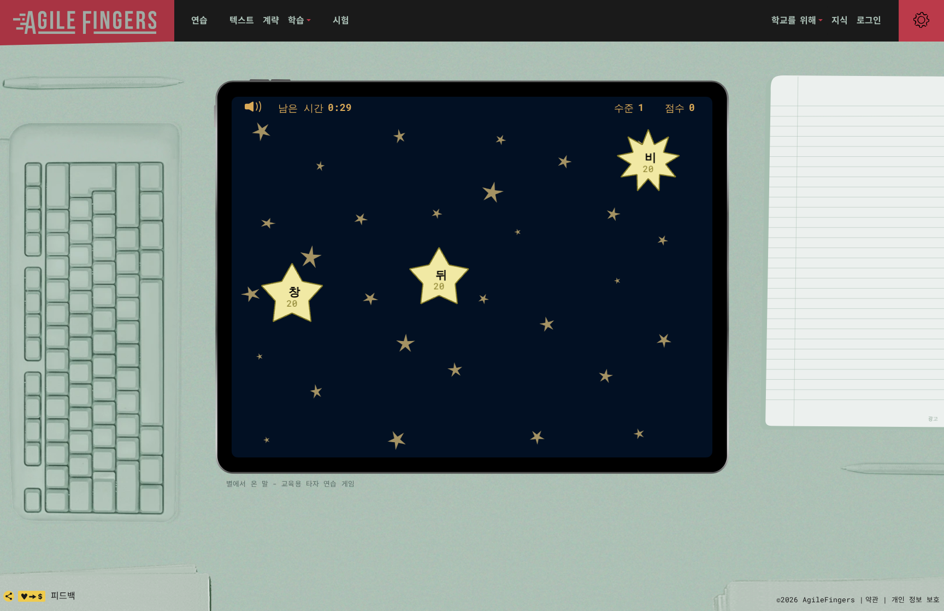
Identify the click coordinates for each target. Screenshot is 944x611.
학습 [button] (296, 20)
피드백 (63, 595)
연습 (199, 20)
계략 (271, 20)
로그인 (869, 20)
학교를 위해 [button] (793, 20)
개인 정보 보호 (916, 599)
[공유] (8, 596)
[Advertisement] (862, 250)
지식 (839, 20)
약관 (871, 599)
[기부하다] (31, 596)
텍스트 (241, 20)
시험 (341, 20)
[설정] (921, 20)
